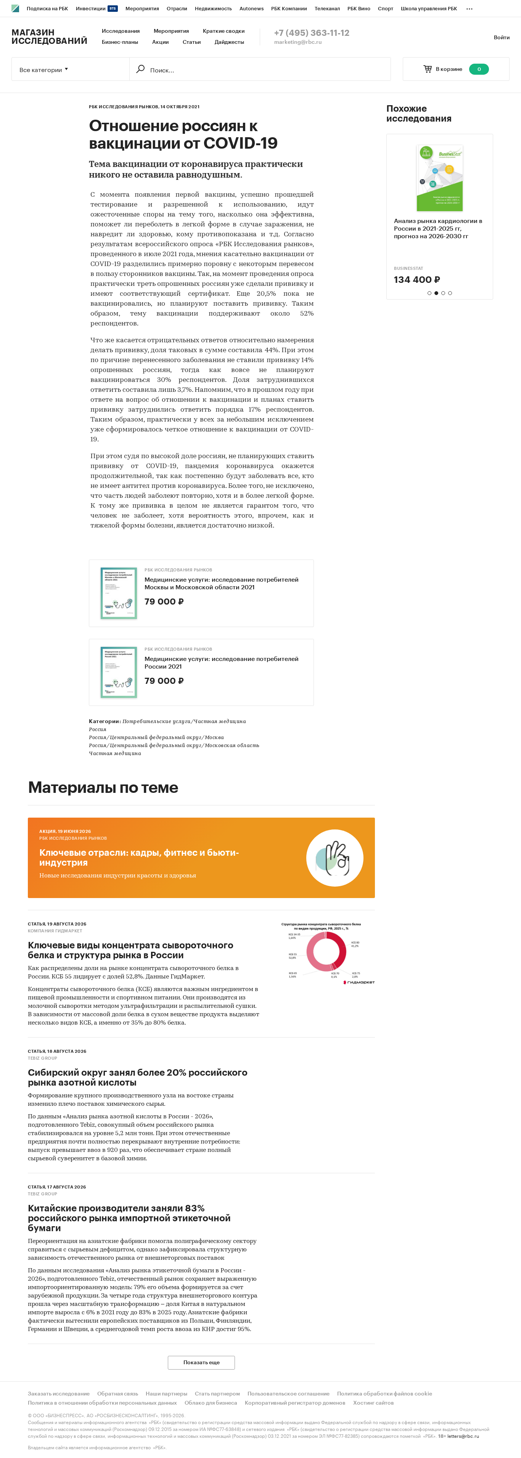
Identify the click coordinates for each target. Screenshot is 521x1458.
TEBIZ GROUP (43, 1058)
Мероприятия (171, 31)
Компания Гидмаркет (55, 931)
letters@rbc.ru (463, 1435)
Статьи (192, 42)
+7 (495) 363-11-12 (311, 33)
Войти (502, 37)
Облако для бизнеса (211, 1403)
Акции (160, 42)
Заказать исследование (59, 1394)
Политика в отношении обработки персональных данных (102, 1403)
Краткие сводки (223, 31)
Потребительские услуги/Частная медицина (184, 722)
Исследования (121, 31)
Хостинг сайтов (373, 1403)
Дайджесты (229, 42)
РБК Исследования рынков (178, 570)
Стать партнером (217, 1394)
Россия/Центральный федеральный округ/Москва (156, 738)
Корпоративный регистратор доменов (295, 1403)
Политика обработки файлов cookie (384, 1394)
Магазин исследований (49, 37)
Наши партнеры (166, 1394)
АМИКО (402, 268)
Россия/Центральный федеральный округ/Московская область (174, 746)
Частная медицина (115, 754)
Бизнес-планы (120, 42)
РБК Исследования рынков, (124, 107)
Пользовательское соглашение (289, 1394)
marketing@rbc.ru (298, 42)
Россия (97, 730)
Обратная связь (117, 1394)
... (469, 7)
